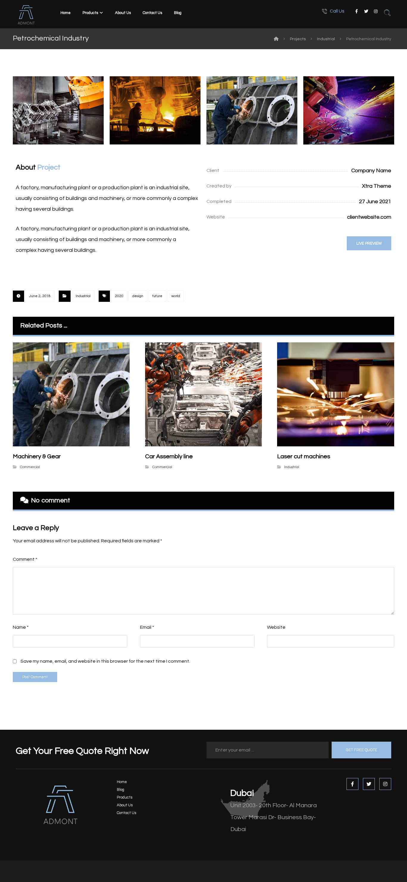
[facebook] (356, 11)
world (175, 296)
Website (276, 627)
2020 (119, 296)
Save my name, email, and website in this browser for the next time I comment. (105, 661)
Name (21, 627)
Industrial (83, 296)
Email (147, 627)
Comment (25, 559)
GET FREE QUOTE (361, 750)
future (157, 296)
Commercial (30, 467)
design (137, 296)
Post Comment (35, 677)
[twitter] (366, 11)
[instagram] (376, 11)
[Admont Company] (276, 39)
